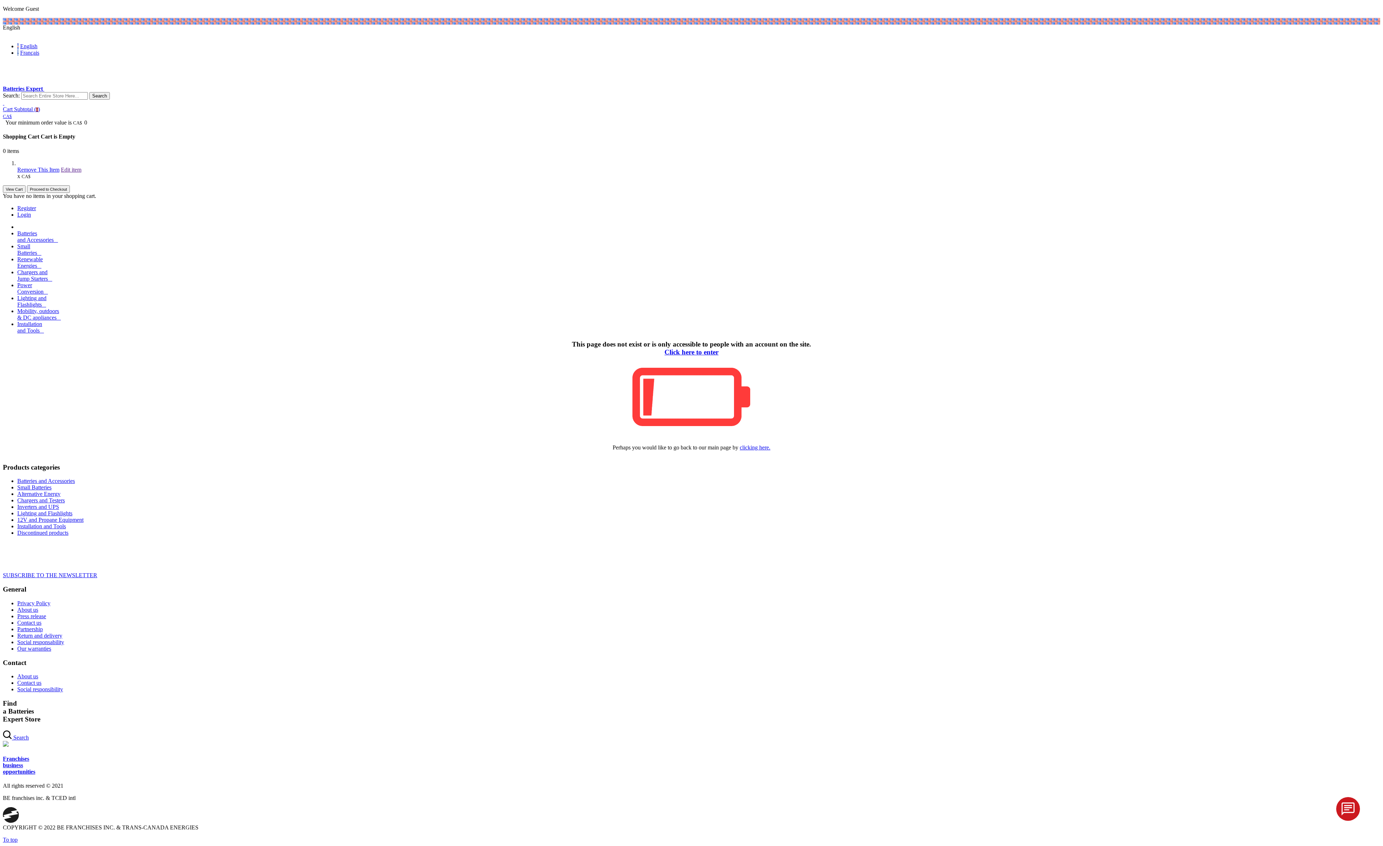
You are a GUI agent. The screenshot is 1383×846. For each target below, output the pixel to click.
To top (10, 840)
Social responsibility (40, 689)
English (28, 46)
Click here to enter (691, 352)
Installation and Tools (41, 526)
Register (26, 208)
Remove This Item (38, 170)
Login (24, 215)
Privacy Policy (33, 603)
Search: (11, 95)
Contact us (29, 623)
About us (27, 610)
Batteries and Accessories (46, 481)
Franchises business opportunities (19, 765)
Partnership (30, 629)
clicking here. (755, 447)
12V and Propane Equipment (50, 520)
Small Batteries (34, 487)
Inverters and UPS (38, 507)
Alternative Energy (39, 494)
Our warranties (34, 649)
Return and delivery (39, 636)
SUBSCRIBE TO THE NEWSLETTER (50, 575)
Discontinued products (42, 533)
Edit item (71, 170)
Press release (31, 616)
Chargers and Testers (41, 500)
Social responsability (40, 642)
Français (29, 53)
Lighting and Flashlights (44, 513)
